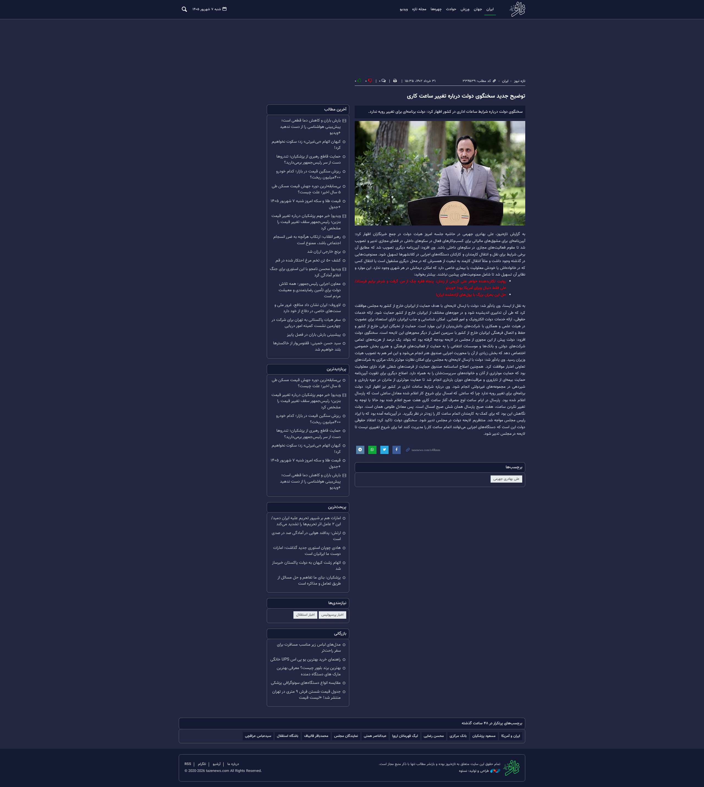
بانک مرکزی (458, 736)
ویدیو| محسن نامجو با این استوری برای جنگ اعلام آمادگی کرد (305, 272)
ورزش (465, 9)
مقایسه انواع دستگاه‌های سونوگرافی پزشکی (306, 683)
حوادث (451, 9)
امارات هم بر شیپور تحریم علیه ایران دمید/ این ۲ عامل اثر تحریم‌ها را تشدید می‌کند (306, 521)
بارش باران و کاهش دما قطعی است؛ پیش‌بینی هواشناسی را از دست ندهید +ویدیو (310, 126)
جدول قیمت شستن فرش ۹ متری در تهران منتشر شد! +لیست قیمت (306, 695)
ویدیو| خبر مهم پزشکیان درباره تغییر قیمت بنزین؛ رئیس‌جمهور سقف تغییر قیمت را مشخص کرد (306, 222)
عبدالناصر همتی (375, 736)
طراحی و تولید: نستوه (474, 771)
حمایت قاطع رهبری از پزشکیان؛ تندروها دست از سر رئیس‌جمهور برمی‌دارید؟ (308, 159)
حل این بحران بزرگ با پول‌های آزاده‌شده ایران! (471, 295)
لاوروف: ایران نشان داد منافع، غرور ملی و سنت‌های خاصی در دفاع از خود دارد (307, 308)
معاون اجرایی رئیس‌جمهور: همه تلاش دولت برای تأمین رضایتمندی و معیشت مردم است (310, 290)
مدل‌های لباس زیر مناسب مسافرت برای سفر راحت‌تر (309, 648)
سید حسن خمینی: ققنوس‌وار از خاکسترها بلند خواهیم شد (307, 346)
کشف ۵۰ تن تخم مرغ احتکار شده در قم (308, 260)
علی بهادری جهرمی (506, 479)
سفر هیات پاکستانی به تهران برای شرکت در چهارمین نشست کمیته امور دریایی (306, 323)
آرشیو (217, 764)
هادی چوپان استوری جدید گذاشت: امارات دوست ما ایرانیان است (307, 551)
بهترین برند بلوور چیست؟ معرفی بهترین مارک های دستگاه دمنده (309, 671)
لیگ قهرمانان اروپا (405, 736)
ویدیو (404, 9)
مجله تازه (419, 9)
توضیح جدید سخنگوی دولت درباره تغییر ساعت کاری (466, 96)
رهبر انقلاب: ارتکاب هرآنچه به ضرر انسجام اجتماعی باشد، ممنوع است (307, 240)
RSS (188, 764)
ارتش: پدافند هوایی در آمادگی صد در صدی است (306, 536)
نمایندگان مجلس (346, 736)
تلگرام (202, 764)
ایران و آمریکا (510, 736)
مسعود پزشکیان (484, 736)
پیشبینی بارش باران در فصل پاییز (314, 335)
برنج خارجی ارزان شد (324, 252)
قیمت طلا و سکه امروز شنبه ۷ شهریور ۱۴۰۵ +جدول (306, 204)
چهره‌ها (436, 9)
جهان (478, 9)
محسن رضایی (434, 736)
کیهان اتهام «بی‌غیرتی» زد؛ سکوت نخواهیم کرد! (306, 145)
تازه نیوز (515, 9)
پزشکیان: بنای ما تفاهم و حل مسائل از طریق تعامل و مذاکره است (309, 580)
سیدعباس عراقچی (258, 736)
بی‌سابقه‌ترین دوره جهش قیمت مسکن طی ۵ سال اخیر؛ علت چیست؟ (306, 189)
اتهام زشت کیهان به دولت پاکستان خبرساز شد (306, 566)
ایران (490, 9)
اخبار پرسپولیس (332, 615)
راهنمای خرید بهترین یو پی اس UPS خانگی (305, 659)
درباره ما (233, 764)
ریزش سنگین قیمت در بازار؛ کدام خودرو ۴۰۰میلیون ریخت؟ (308, 174)
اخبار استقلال (305, 615)
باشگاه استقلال (287, 736)
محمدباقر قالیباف (316, 736)
